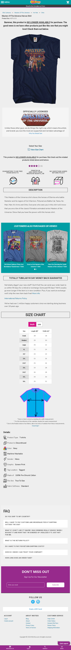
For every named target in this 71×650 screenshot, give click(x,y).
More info (36, 293)
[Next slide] (66, 250)
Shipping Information (53, 628)
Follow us (35, 597)
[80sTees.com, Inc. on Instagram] (38, 602)
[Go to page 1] (34, 269)
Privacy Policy (30, 625)
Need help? (35, 426)
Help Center (51, 619)
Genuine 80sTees (52, 623)
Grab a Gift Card (35, 609)
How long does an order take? (18, 558)
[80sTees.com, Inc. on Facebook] (33, 602)
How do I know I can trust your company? (23, 552)
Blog (27, 619)
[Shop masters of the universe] (35, 126)
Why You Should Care (35, 133)
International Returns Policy (15, 298)
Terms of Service (31, 628)
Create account (8, 621)
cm (39, 324)
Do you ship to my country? (17, 516)
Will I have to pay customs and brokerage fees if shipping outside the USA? (31, 523)
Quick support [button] (64, 643)
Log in (6, 619)
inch (32, 324)
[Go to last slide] (4, 250)
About (28, 621)
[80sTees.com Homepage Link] (35, 3)
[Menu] (2, 2)
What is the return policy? (17, 540)
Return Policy (51, 625)
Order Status (51, 621)
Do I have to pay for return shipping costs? (24, 546)
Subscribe (55, 585)
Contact (28, 623)
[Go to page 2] (36, 269)
